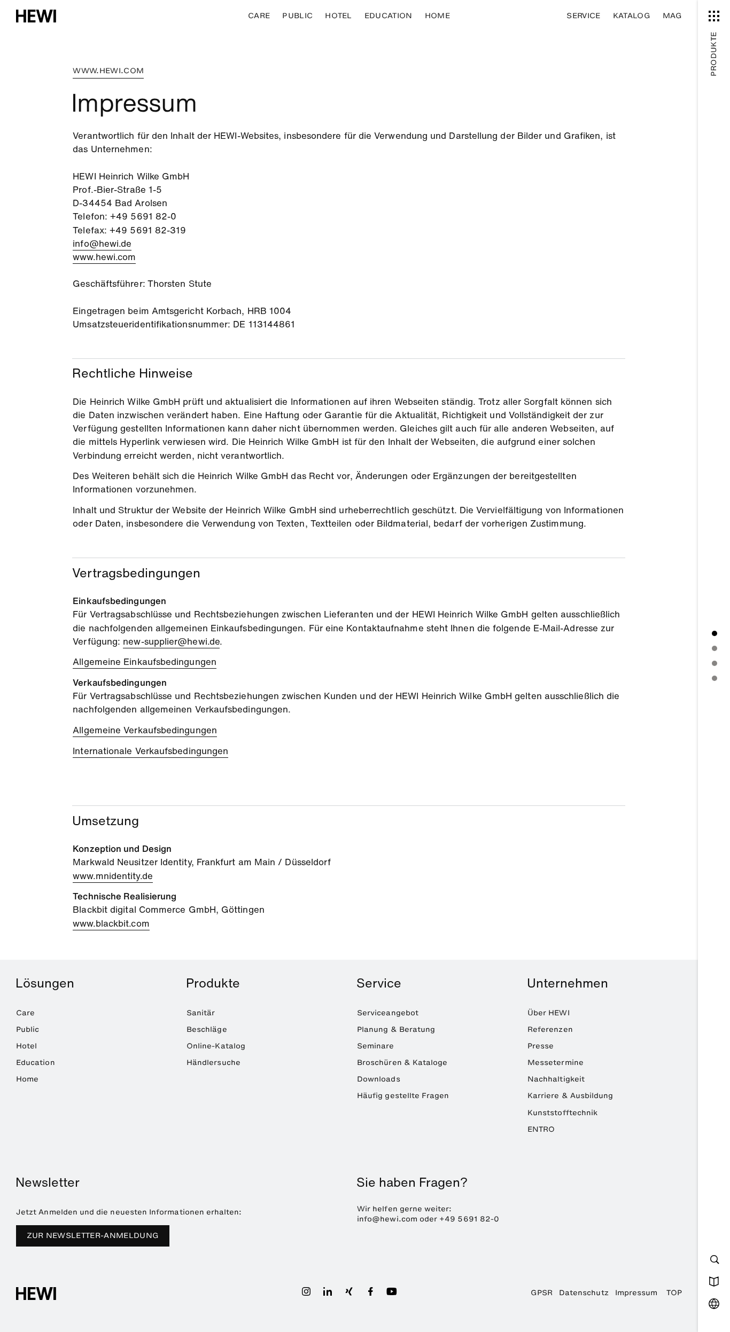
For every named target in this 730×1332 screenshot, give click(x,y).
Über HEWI (548, 1013)
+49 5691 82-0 (469, 1219)
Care (259, 16)
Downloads (378, 1079)
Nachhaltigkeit (556, 1079)
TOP (674, 1293)
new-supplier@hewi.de (171, 641)
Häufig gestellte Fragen (403, 1096)
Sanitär (201, 1013)
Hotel (338, 16)
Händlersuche (213, 1062)
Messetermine (555, 1062)
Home (437, 16)
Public (297, 16)
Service (583, 16)
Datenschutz (584, 1293)
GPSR (542, 1293)
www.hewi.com (104, 256)
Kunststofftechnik (562, 1113)
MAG (672, 16)
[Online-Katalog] (714, 1281)
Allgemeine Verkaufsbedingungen (145, 729)
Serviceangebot (387, 1013)
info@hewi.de (102, 243)
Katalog (631, 16)
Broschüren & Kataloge (402, 1062)
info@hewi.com (387, 1219)
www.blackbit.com (111, 923)
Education (388, 16)
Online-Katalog (216, 1046)
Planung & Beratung (396, 1029)
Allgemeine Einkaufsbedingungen (144, 661)
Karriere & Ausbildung (570, 1096)
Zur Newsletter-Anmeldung (93, 1236)
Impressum (636, 1293)
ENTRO (541, 1129)
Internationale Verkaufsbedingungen (150, 750)
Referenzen (550, 1029)
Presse (540, 1046)
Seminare (375, 1046)
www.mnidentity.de (112, 875)
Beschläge (207, 1029)
